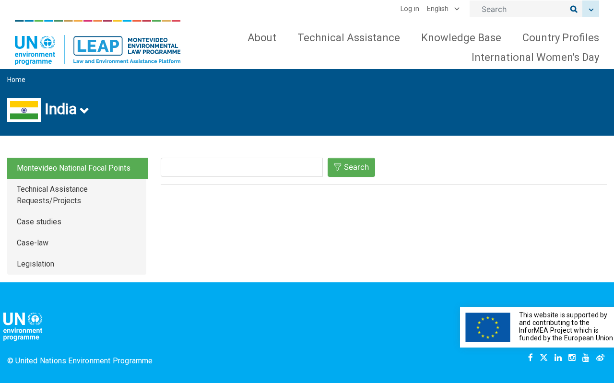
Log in (410, 9)
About (262, 38)
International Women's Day (535, 57)
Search (356, 167)
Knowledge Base (461, 38)
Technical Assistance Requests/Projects (52, 195)
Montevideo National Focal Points (73, 168)
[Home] (98, 42)
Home (16, 79)
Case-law (32, 242)
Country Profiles (560, 38)
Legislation (35, 263)
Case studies (39, 221)
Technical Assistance (348, 38)
